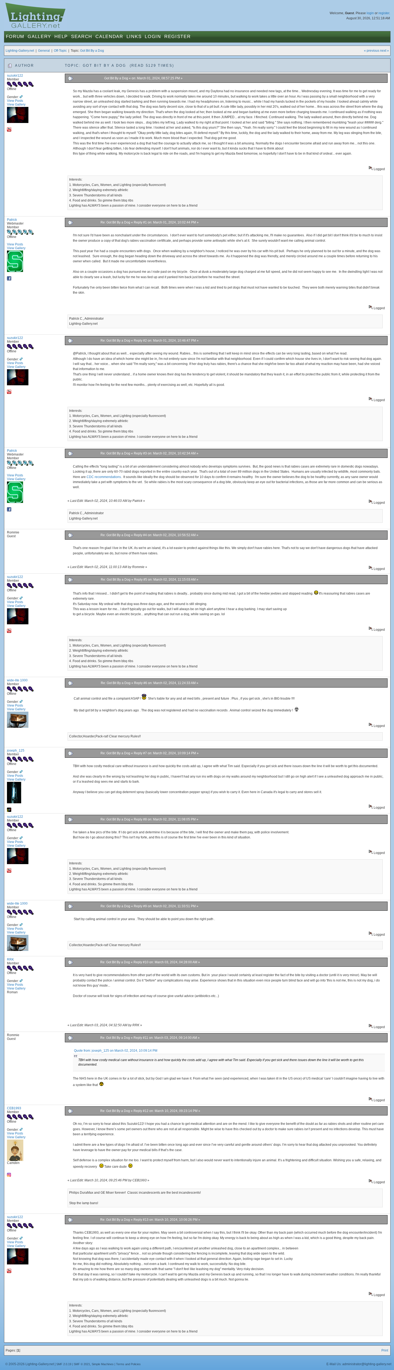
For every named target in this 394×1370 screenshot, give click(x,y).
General (44, 51)
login (370, 13)
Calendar (109, 36)
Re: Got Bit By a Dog (115, 222)
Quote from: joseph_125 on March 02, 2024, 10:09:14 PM (115, 1050)
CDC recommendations (104, 477)
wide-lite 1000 (17, 680)
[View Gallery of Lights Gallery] (9, 811)
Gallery (39, 36)
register (383, 13)
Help (61, 36)
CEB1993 (14, 1108)
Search (81, 36)
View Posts (15, 101)
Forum (15, 36)
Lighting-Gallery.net (20, 51)
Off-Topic (60, 51)
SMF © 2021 (82, 1364)
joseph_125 (15, 750)
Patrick (12, 220)
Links (134, 36)
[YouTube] (9, 130)
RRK (10, 959)
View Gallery (16, 104)
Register (177, 36)
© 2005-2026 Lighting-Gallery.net (29, 1364)
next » (384, 51)
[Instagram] (9, 1176)
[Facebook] (9, 279)
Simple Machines (103, 1364)
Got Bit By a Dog (92, 51)
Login (153, 36)
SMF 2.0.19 (63, 1364)
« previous (371, 51)
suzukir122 (15, 75)
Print (384, 1350)
